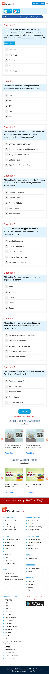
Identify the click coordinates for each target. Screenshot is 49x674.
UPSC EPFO (9, 615)
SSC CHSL (8, 629)
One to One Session (34, 568)
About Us (31, 581)
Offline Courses (32, 558)
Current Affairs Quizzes (12, 576)
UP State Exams (10, 563)
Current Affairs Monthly (35, 527)
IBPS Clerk (8, 606)
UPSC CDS (8, 623)
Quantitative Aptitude (34, 542)
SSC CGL (8, 632)
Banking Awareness (34, 530)
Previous (2, 439)
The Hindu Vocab (10, 530)
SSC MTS (8, 635)
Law (6, 557)
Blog (6, 524)
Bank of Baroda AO (11, 618)
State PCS (8, 560)
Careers (30, 587)
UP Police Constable (11, 656)
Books (30, 571)
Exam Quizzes (9, 573)
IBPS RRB (8, 609)
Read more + (9, 43)
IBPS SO (7, 603)
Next (46, 439)
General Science (33, 548)
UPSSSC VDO (9, 653)
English (30, 545)
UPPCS (7, 647)
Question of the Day (11, 521)
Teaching (8, 554)
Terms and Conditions (19, 671)
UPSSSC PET (9, 659)
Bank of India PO (10, 612)
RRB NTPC (8, 600)
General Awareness (34, 539)
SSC (6, 551)
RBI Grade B (9, 621)
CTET (7, 638)
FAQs (29, 590)
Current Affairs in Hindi (35, 524)
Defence (7, 548)
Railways (8, 542)
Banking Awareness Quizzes (14, 579)
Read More (9, 453)
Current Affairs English (35, 521)
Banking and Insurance (12, 545)
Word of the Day (10, 527)
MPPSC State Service (12, 650)
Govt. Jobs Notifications (12, 539)
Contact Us (31, 584)
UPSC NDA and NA (11, 626)
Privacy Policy (32, 671)
